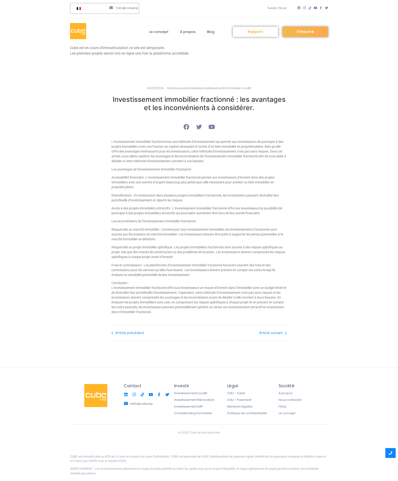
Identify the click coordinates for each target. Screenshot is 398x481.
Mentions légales (240, 406)
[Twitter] (326, 7)
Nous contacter (290, 400)
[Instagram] (304, 7)
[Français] (103, 8)
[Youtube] (315, 7)
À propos (188, 31)
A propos (286, 393)
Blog (210, 31)
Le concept (159, 31)
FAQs (282, 406)
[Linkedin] (298, 7)
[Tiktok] (309, 7)
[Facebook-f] (320, 7)
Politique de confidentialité (247, 413)
